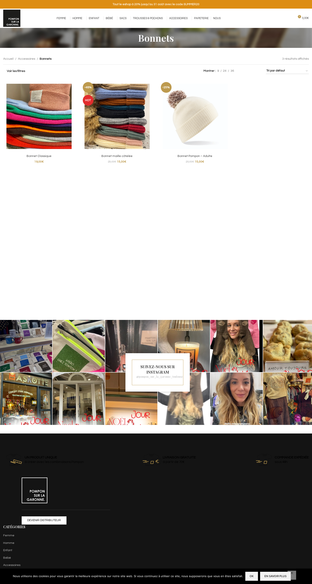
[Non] (292, 575)
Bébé (7, 557)
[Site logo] (11, 18)
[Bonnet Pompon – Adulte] (195, 116)
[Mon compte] (282, 18)
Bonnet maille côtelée (117, 156)
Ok (252, 576)
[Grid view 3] (251, 71)
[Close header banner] (306, 4)
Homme (8, 542)
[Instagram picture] (26, 346)
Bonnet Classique (39, 156)
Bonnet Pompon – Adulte (195, 156)
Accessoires (26, 58)
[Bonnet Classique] (39, 116)
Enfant (7, 550)
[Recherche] (290, 18)
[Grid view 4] (257, 71)
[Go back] (132, 37)
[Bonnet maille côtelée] (117, 116)
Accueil (8, 58)
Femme (8, 535)
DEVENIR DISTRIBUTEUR (44, 520)
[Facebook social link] (261, 18)
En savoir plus (275, 576)
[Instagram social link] (267, 18)
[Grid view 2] (244, 71)
